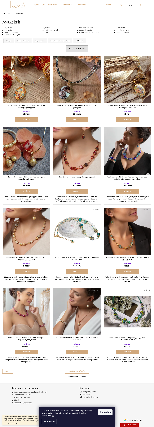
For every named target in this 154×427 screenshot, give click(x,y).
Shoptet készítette (134, 420)
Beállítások (49, 421)
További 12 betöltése (77, 371)
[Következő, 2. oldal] (144, 371)
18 (149, 371)
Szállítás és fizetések (22, 397)
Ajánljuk (9, 41)
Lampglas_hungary (90, 397)
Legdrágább (40, 41)
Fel (8, 371)
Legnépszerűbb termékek (60, 41)
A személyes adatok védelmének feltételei (31, 392)
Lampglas (86, 394)
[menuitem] (40, 4)
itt (53, 415)
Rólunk (16, 400)
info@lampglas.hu (90, 392)
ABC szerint (80, 41)
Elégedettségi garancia (23, 403)
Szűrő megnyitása (77, 49)
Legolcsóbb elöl (23, 41)
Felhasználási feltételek (23, 395)
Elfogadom (105, 412)
